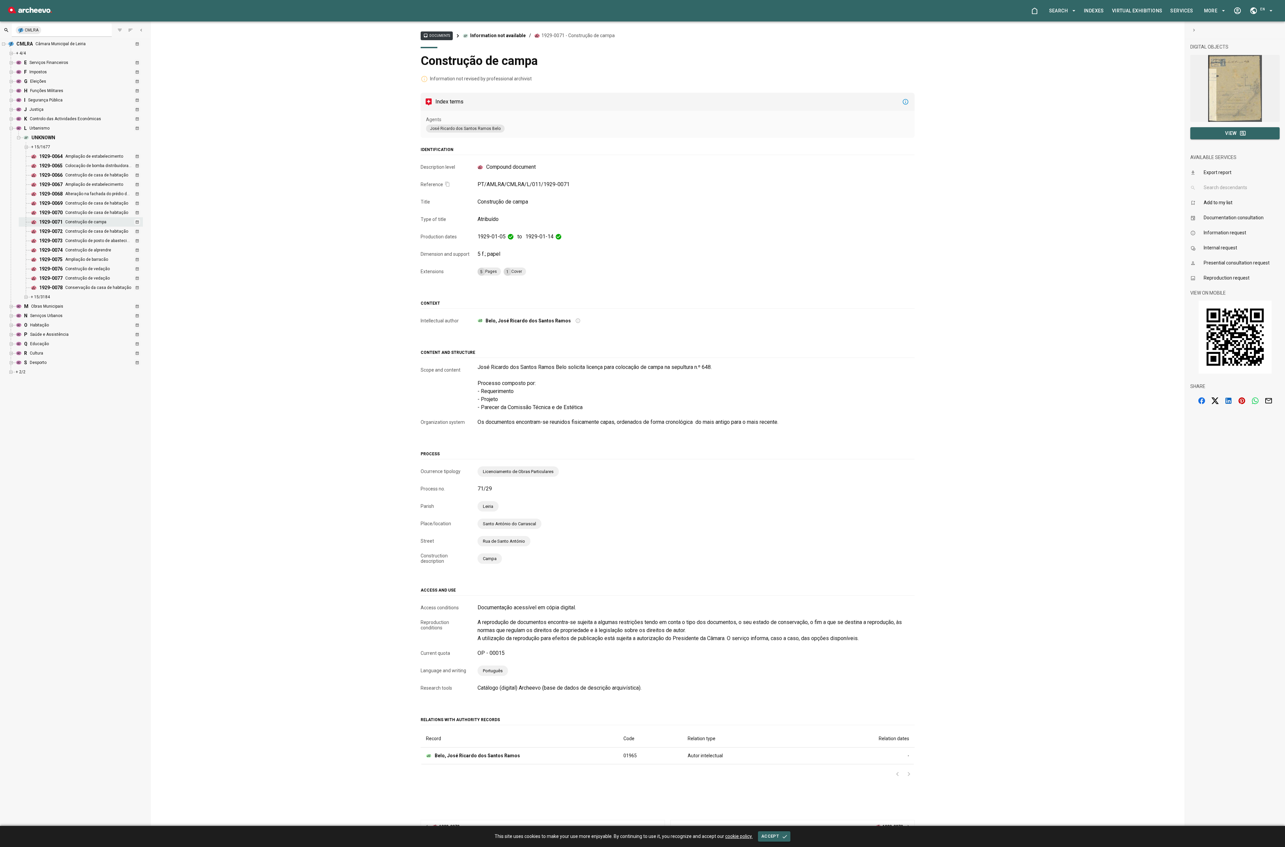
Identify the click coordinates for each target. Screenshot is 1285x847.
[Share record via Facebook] (1201, 400)
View (1231, 133)
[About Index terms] (906, 102)
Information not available (498, 35)
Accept (770, 836)
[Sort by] (119, 30)
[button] (1061, 11)
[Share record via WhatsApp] (1255, 400)
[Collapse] (141, 30)
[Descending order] (130, 30)
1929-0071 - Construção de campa (578, 35)
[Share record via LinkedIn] (1228, 400)
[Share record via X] (1215, 400)
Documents (436, 35)
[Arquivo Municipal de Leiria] (30, 11)
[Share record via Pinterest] (1242, 400)
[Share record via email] (1268, 400)
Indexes (1094, 10)
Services (1181, 10)
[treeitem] (88, 222)
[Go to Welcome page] (1034, 10)
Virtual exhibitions (1137, 10)
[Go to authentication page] (1237, 10)
